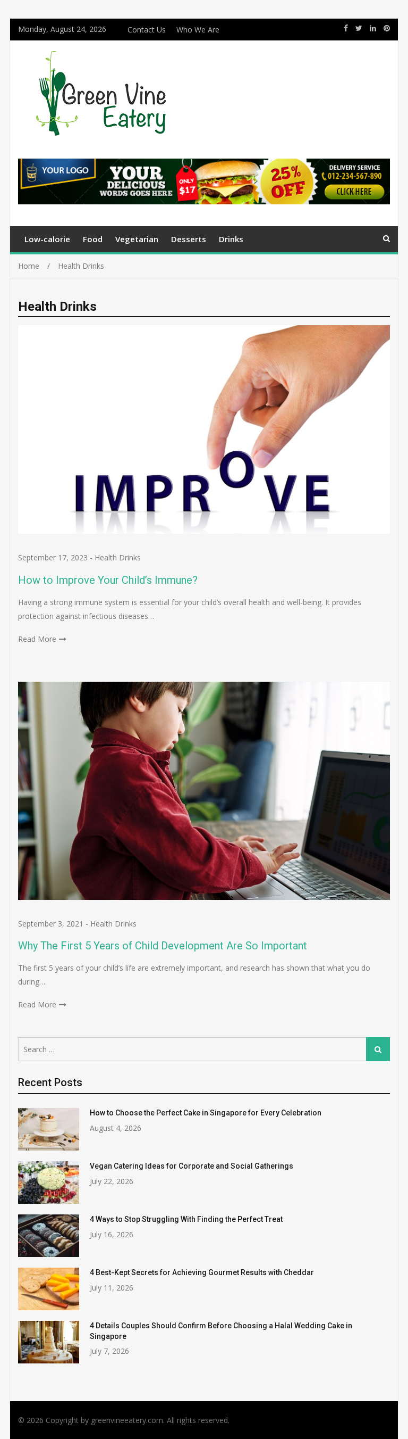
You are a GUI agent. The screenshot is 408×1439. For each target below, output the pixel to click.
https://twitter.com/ (358, 28)
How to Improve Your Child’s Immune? (108, 580)
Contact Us (147, 29)
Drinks (231, 239)
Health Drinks (118, 557)
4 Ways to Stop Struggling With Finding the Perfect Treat (186, 1219)
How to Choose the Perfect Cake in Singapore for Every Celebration (205, 1113)
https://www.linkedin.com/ (373, 28)
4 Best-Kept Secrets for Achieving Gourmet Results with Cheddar (202, 1272)
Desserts (188, 239)
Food (93, 239)
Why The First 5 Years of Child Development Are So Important (162, 945)
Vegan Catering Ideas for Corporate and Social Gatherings (191, 1166)
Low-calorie (47, 239)
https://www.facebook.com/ (346, 28)
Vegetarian (136, 239)
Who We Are (197, 29)
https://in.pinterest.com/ (387, 28)
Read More (37, 639)
